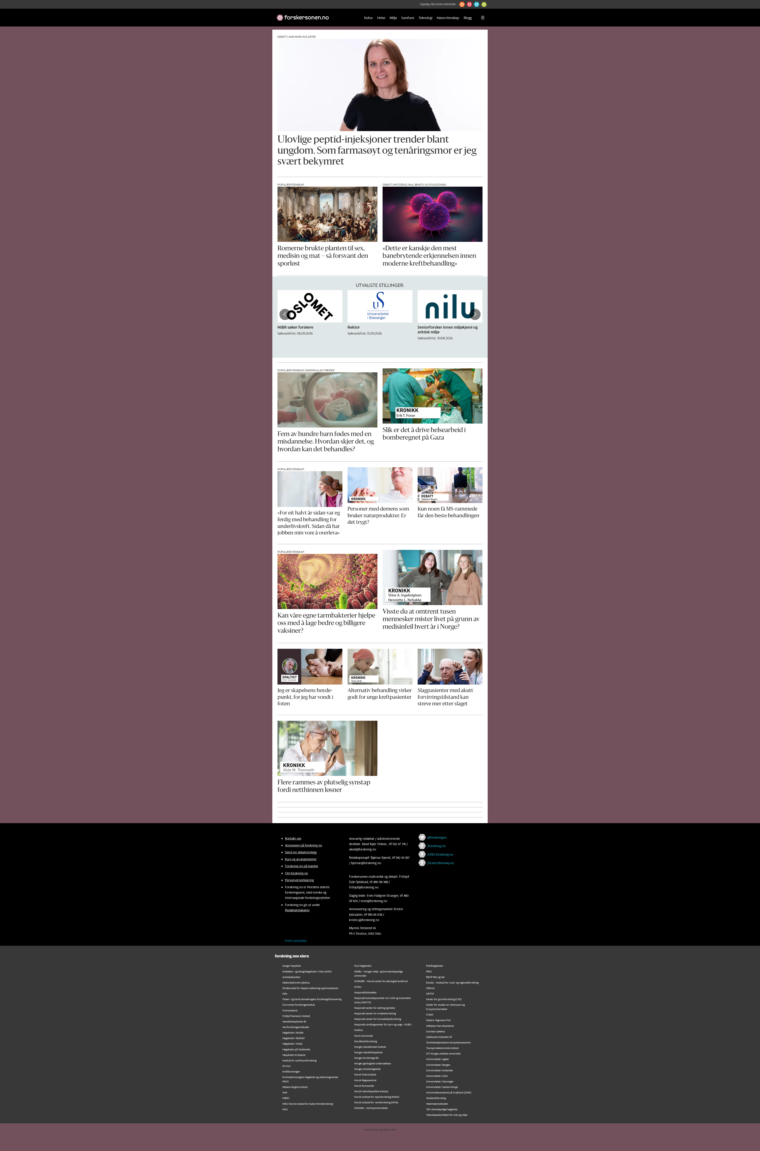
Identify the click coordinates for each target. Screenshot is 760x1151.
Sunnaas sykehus (435, 1031)
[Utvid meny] (483, 18)
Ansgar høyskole (291, 965)
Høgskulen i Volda (292, 1043)
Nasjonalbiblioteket (365, 992)
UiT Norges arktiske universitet (443, 1053)
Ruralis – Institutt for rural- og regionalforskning (452, 982)
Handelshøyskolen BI (294, 1021)
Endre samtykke (296, 940)
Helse (381, 17)
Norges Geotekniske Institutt (370, 1046)
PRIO (429, 971)
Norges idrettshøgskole (367, 1069)
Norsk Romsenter (364, 1085)
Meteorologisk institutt (295, 1087)
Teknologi (425, 17)
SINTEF (430, 993)
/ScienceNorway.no (440, 863)
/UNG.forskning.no (440, 854)
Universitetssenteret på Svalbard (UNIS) (448, 1092)
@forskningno (436, 837)
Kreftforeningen (291, 1071)
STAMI (429, 1014)
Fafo (284, 993)
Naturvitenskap (448, 17)
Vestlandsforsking (436, 1098)
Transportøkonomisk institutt (442, 1048)
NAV (284, 1092)
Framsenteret (289, 1010)
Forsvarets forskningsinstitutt (298, 1004)
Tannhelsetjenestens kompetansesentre (448, 1042)
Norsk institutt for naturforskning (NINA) (376, 1096)
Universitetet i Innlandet (439, 1070)
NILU (285, 1109)
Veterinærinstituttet (437, 1103)
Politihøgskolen (434, 965)
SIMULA (430, 988)
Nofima (358, 1030)
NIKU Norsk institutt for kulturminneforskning (307, 1103)
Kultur (368, 17)
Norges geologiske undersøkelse (372, 1063)
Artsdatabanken (291, 977)
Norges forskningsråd (366, 1057)
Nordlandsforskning (365, 1041)
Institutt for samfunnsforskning (299, 1060)
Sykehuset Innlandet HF (439, 1036)
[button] (462, 4)
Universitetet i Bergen (438, 1064)
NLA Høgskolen (362, 965)
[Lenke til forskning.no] (315, 16)
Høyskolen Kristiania (293, 1054)
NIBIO (285, 1098)
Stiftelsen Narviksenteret (440, 1025)
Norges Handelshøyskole (368, 1052)
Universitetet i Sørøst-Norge (442, 1087)
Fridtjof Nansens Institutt (296, 1016)
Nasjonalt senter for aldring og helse (374, 1007)
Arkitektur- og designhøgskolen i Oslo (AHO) (307, 971)
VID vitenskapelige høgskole (441, 1109)
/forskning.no (436, 846)
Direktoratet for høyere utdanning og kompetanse (310, 988)
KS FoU (286, 1066)
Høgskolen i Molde (292, 1032)
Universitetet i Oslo (437, 1075)
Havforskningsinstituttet (295, 1027)
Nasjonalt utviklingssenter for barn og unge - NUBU (382, 1024)
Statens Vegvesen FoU (438, 1020)
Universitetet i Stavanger (440, 1081)
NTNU (357, 986)
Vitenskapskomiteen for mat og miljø (446, 1114)
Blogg (468, 17)
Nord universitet (363, 1035)
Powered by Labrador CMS (380, 1129)
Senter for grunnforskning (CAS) (444, 999)
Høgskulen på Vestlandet (296, 1049)
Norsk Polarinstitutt (365, 1074)
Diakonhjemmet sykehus (296, 982)
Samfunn (407, 17)
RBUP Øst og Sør (435, 977)
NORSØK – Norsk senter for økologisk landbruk (381, 981)
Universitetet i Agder (437, 1059)
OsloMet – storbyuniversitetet (371, 1107)
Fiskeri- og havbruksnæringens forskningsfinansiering (311, 999)
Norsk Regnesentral (365, 1080)
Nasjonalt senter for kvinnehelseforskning (377, 1018)
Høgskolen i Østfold (293, 1038)
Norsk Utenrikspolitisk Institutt (371, 1091)
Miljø (393, 17)
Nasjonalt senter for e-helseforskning (375, 1013)
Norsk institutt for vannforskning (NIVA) (376, 1102)
